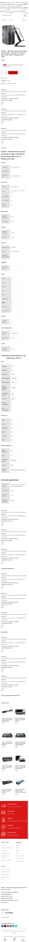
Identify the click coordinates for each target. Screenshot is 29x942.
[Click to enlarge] (4, 45)
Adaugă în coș (13, 72)
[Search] (25, 15)
